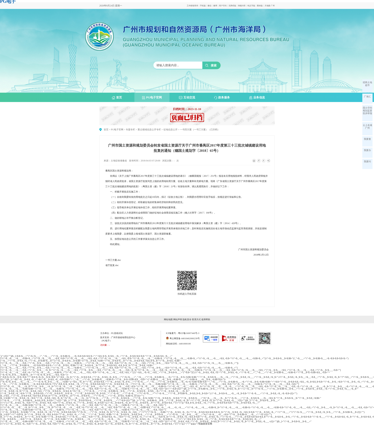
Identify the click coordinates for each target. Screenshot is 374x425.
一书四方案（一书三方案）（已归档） (200, 129)
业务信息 (259, 97)
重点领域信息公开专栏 (149, 129)
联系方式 (196, 319)
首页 (119, 97)
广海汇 (367, 96)
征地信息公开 (170, 129)
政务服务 (224, 97)
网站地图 (168, 319)
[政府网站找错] (229, 338)
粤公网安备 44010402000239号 (185, 338)
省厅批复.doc (112, 265)
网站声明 (177, 319)
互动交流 (189, 97)
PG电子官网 (154, 97)
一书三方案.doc (113, 260)
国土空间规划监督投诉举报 (367, 111)
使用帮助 (205, 319)
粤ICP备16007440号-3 (188, 333)
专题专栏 (130, 129)
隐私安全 (187, 319)
